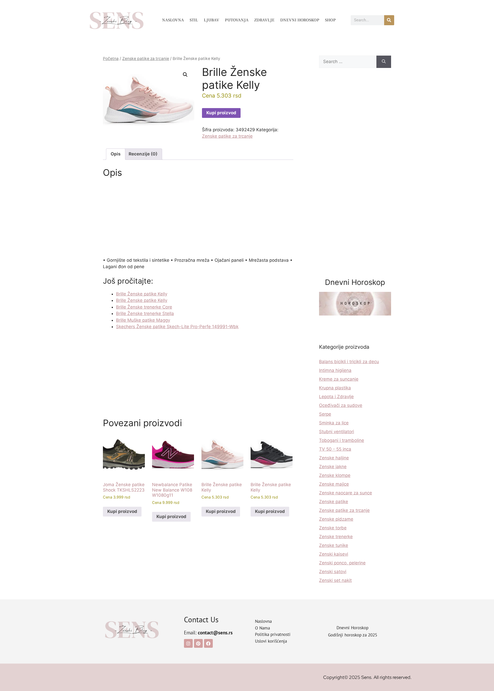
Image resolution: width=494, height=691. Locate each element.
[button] (185, 74)
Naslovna (173, 20)
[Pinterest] (198, 643)
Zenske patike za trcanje (145, 58)
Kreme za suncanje (338, 379)
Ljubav (211, 20)
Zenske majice (334, 484)
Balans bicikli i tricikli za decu (349, 361)
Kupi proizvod (221, 112)
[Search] (383, 62)
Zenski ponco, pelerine (342, 562)
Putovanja (237, 20)
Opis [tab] (116, 153)
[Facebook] (208, 643)
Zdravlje (264, 20)
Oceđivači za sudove (340, 405)
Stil (194, 20)
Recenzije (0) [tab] (143, 153)
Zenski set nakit (335, 580)
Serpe (325, 414)
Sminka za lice (334, 422)
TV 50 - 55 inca (335, 449)
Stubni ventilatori (336, 431)
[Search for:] (347, 62)
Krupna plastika (335, 387)
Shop (330, 20)
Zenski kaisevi (333, 554)
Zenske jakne (333, 466)
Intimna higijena (335, 370)
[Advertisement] (198, 219)
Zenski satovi (332, 571)
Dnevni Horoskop (299, 20)
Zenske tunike (333, 545)
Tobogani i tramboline (341, 440)
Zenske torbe (333, 527)
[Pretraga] (389, 20)
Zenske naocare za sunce (345, 492)
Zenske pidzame (336, 519)
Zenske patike (333, 501)
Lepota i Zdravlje (336, 396)
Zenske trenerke (336, 536)
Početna (111, 58)
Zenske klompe (334, 475)
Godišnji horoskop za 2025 (352, 635)
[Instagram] (188, 643)
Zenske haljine (334, 457)
